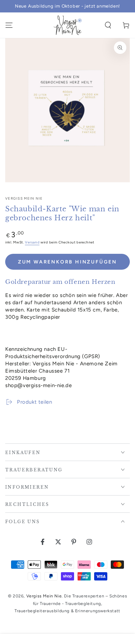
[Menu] (9, 25)
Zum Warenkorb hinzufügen (67, 262)
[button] (108, 25)
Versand (32, 242)
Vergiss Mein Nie (24, 198)
